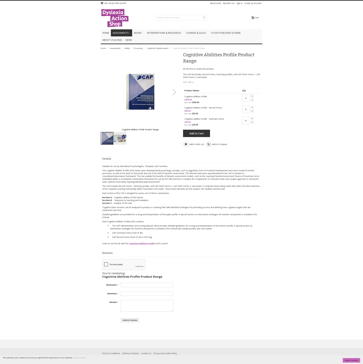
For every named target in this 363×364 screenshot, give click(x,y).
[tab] (181, 159)
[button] (174, 92)
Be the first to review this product (198, 68)
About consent (79, 357)
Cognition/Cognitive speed (158, 48)
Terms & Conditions (111, 353)
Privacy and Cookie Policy (165, 353)
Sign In (239, 3)
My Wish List (229, 3)
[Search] (204, 17)
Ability (127, 48)
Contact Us (146, 353)
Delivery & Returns (130, 353)
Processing (138, 48)
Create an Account (252, 3)
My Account (215, 3)
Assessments (115, 48)
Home (103, 48)
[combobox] (181, 17)
